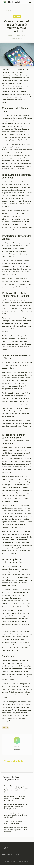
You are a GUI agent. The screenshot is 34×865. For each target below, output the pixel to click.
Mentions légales (7, 854)
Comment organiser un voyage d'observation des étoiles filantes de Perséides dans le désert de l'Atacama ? (16, 789)
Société (10, 11)
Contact (17, 854)
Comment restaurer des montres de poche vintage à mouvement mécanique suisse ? (16, 807)
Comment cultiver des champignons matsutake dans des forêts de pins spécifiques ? (16, 815)
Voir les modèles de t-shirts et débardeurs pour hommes (14, 822)
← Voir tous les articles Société (12, 761)
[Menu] (30, 1)
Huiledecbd (14, 1)
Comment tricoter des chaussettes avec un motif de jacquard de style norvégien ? (15, 830)
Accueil (4, 11)
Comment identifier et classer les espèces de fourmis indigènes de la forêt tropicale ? (15, 798)
